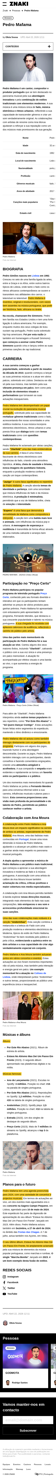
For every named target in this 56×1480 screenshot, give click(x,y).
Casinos (27, 1464)
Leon (28, 1469)
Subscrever (28, 1430)
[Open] (49, 46)
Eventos (16, 1464)
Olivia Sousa (15, 1323)
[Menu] (4, 4)
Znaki (5, 10)
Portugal (24, 839)
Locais (48, 1464)
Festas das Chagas (28, 1232)
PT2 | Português (46, 1474)
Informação (8, 1469)
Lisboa (35, 275)
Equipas (6, 1464)
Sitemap (19, 1469)
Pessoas (16, 10)
